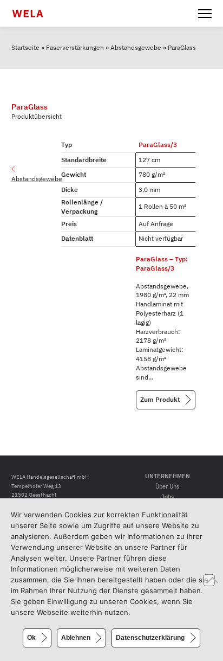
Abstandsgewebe (135, 47)
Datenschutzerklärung (150, 637)
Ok (31, 637)
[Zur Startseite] (34, 13)
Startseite (25, 47)
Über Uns (167, 486)
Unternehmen (167, 476)
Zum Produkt (160, 399)
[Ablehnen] (209, 580)
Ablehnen (75, 637)
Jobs (167, 496)
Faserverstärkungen (75, 47)
